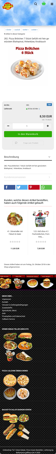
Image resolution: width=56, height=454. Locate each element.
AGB (3, 313)
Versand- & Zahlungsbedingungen (15, 305)
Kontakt (5, 302)
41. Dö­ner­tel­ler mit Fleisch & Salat (15, 232)
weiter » (26, 30)
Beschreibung (11, 156)
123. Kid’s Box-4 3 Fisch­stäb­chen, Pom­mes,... (41, 234)
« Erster (8, 30)
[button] (9, 187)
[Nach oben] (7, 450)
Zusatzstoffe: (7, 308)
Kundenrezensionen (15, 177)
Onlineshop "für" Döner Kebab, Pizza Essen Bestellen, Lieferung (27, 450)
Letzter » (34, 30)
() (39, 109)
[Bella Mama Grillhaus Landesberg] (7, 6)
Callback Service (8, 319)
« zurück (17, 30)
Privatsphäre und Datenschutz (13, 316)
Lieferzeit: (8, 109)
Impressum (6, 299)
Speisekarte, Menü (9, 311)
